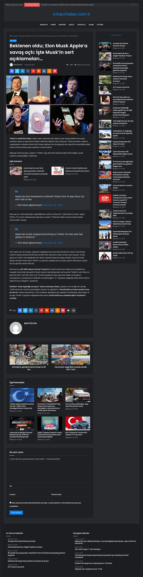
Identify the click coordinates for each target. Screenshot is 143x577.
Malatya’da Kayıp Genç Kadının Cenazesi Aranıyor (58, 5)
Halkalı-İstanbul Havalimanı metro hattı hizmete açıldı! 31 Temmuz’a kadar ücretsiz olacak (122, 200)
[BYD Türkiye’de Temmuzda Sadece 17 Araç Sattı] (77, 423)
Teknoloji (81, 25)
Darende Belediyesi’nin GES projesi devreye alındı (122, 233)
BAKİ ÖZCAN (18, 65)
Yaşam (91, 25)
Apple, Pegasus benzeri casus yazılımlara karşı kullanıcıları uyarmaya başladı (50, 434)
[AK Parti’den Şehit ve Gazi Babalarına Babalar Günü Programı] (105, 100)
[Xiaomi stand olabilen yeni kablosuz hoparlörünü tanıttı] (58, 171)
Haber (53, 25)
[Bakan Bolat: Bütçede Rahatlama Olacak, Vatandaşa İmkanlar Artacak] (105, 175)
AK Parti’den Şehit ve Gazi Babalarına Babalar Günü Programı (123, 99)
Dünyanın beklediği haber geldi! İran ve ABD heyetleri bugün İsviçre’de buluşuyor (122, 111)
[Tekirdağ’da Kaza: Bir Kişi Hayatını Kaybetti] (105, 124)
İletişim (100, 25)
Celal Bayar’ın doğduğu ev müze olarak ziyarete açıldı (122, 133)
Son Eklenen (116, 35)
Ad (11, 486)
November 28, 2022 (52, 205)
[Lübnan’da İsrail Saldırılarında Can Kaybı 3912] (105, 214)
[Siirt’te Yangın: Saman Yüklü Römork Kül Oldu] (105, 224)
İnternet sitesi (56, 494)
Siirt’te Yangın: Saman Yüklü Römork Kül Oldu (122, 222)
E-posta (13, 494)
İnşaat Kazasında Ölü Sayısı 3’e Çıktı (121, 143)
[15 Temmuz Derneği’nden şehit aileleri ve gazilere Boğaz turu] (105, 164)
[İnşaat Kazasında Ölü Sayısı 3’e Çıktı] (105, 145)
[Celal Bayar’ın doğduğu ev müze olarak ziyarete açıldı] (105, 134)
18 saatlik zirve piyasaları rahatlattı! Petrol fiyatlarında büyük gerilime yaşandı (123, 67)
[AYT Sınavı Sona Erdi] (105, 90)
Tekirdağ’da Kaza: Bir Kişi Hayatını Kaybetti (123, 122)
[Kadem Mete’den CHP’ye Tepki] (105, 256)
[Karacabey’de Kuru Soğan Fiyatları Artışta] (105, 56)
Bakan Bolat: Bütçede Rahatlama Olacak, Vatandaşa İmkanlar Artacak (122, 176)
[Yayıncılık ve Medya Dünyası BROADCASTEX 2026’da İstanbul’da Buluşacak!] (22, 423)
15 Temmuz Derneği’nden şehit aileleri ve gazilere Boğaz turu (123, 163)
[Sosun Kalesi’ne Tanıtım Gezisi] (105, 188)
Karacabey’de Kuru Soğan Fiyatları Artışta (122, 54)
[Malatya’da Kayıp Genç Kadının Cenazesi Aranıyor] (105, 79)
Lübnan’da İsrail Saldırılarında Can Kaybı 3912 (123, 213)
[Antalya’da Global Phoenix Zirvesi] (105, 46)
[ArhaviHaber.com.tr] (71, 14)
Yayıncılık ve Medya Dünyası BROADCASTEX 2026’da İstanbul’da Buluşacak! (21, 434)
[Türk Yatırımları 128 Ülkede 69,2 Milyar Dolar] (105, 155)
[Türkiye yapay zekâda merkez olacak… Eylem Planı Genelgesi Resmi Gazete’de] (22, 395)
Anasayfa (44, 25)
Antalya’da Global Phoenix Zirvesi (120, 44)
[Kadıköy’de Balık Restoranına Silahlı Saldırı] (105, 245)
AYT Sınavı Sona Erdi (121, 87)
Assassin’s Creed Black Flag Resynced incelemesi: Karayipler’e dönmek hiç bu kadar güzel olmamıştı (49, 407)
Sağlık (71, 25)
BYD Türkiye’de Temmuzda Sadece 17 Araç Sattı (76, 433)
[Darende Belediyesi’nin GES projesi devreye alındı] (105, 234)
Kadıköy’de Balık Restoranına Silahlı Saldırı (120, 244)
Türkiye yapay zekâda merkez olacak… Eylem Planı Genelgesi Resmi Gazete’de (22, 406)
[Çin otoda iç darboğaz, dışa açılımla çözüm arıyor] (77, 395)
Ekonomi (62, 25)
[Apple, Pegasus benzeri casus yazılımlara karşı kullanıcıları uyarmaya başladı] (50, 423)
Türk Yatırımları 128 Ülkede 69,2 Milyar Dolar (123, 153)
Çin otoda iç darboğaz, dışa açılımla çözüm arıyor (76, 405)
